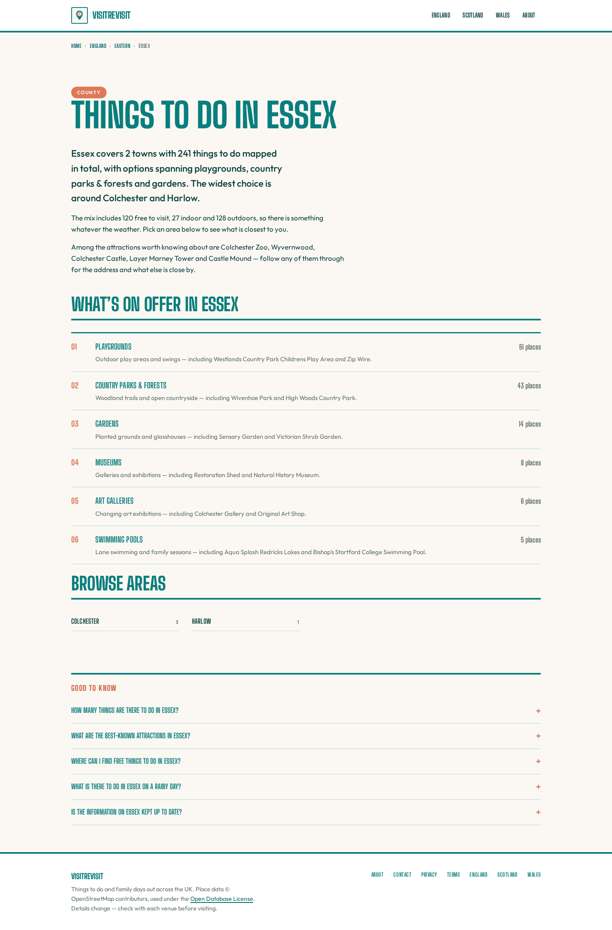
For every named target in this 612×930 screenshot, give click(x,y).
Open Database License (221, 898)
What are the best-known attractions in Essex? (130, 735)
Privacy (429, 874)
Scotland (473, 15)
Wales (503, 15)
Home (76, 45)
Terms (453, 874)
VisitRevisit (111, 15)
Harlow (245, 621)
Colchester (125, 621)
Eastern (122, 45)
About (528, 15)
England (441, 15)
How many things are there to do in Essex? (125, 710)
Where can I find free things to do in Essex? (126, 761)
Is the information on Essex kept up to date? (126, 812)
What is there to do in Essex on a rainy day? (126, 786)
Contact (402, 874)
